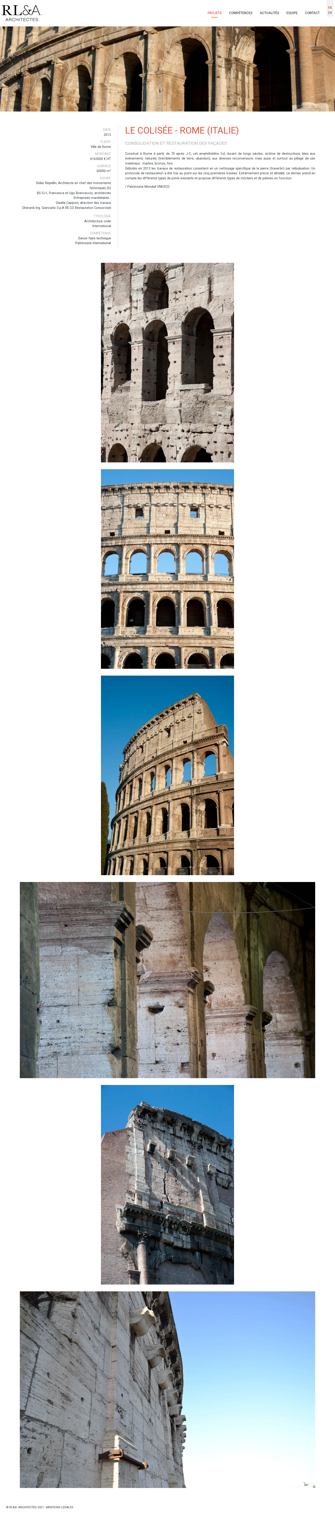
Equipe (292, 13)
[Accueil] (22, 13)
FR (330, 8)
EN (330, 13)
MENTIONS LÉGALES (59, 1507)
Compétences (241, 13)
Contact (312, 13)
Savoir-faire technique (94, 238)
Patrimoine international (93, 243)
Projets (215, 13)
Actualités (269, 13)
